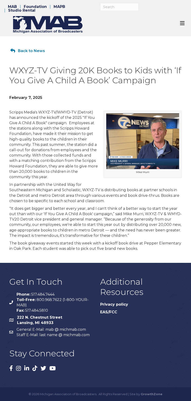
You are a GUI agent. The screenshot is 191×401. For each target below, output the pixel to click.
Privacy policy (114, 304)
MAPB (59, 7)
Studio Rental (21, 10)
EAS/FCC (108, 312)
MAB (12, 7)
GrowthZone (151, 394)
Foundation (35, 7)
